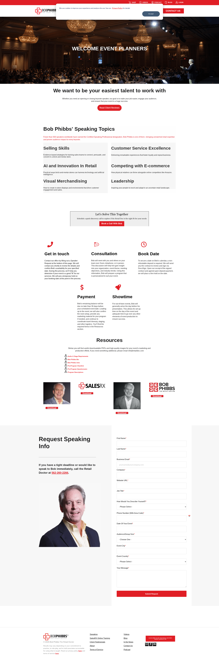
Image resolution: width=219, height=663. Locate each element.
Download (51, 408)
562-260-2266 (60, 472)
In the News (128, 642)
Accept (151, 14)
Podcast (127, 650)
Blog (125, 638)
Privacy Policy (117, 8)
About (92, 646)
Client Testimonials (97, 642)
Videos (126, 634)
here (80, 651)
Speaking (94, 634)
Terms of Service (96, 650)
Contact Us (173, 11)
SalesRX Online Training (100, 638)
